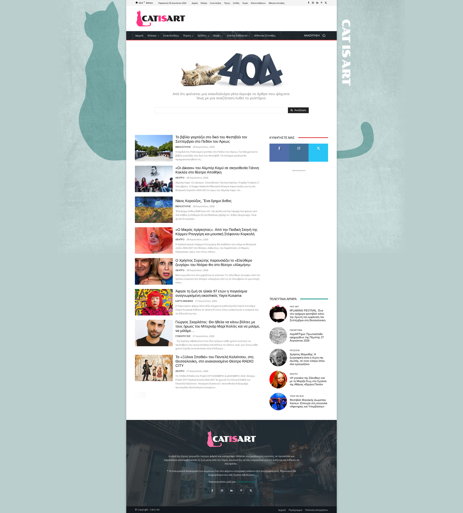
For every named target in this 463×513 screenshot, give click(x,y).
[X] (326, 3)
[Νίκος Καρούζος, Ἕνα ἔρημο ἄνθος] (154, 209)
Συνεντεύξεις (183, 336)
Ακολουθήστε (299, 145)
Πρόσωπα (295, 350)
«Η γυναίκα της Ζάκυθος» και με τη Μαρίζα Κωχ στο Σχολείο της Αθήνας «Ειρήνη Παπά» (308, 381)
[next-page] (143, 395)
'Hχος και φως (297, 396)
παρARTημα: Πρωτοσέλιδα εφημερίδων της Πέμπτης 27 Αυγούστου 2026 (307, 337)
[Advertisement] (261, 18)
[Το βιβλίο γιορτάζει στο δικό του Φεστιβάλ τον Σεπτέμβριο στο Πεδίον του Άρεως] (154, 148)
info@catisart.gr (245, 481)
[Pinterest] (321, 3)
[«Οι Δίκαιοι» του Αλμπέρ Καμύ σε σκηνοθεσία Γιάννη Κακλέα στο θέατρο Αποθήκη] (154, 179)
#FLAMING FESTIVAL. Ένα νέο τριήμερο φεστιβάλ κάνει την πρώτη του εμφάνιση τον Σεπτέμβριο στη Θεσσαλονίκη (307, 315)
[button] (316, 35)
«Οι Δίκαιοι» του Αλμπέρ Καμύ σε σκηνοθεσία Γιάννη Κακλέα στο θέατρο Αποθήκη (217, 170)
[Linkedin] (317, 3)
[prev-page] (137, 395)
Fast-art (294, 306)
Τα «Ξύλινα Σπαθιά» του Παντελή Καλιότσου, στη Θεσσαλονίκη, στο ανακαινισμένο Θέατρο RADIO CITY (214, 361)
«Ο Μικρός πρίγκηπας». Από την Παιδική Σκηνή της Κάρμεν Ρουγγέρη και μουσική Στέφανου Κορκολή (216, 231)
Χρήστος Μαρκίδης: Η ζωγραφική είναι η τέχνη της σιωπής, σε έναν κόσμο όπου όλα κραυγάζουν (307, 359)
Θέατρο (179, 178)
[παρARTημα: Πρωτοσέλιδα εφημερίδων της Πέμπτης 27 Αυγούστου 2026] (278, 335)
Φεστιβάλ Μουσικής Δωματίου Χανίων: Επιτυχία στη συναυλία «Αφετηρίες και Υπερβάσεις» (308, 403)
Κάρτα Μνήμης (184, 301)
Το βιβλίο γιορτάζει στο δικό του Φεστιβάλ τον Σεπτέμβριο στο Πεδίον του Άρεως (211, 139)
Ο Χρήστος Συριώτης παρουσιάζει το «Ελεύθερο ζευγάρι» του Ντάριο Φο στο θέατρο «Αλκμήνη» (213, 262)
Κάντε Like (279, 145)
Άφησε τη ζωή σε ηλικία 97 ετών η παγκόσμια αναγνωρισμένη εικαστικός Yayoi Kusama (211, 293)
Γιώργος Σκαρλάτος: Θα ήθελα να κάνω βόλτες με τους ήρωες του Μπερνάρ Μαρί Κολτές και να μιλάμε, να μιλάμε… (217, 326)
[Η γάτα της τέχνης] (161, 18)
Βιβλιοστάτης (183, 147)
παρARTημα (296, 330)
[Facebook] (308, 3)
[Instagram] (313, 3)
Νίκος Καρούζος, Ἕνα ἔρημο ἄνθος (203, 201)
